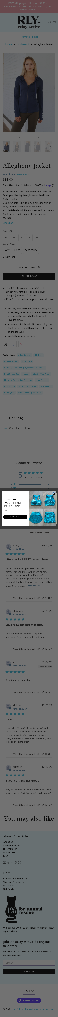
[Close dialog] (53, 493)
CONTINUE (15, 517)
